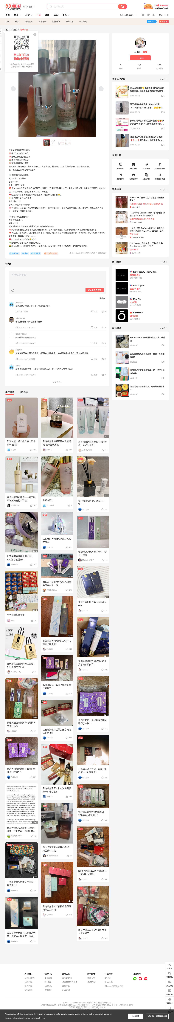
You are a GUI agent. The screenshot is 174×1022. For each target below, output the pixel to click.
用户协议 (28, 986)
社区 (7, 21)
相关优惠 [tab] (24, 392)
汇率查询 (146, 169)
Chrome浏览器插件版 (114, 986)
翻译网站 (120, 179)
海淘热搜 (91, 982)
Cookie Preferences (157, 1016)
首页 (7, 29)
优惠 (16, 15)
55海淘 (13, 7)
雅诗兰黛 (37, 253)
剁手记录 (42, 21)
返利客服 (48, 986)
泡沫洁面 (15, 253)
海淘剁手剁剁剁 (21, 334)
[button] (28, 6)
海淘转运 (69, 21)
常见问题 (48, 978)
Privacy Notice (38, 1018)
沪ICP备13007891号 (49, 1005)
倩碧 (77, 91)
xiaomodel (19, 303)
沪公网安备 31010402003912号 (87, 1009)
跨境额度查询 (160, 179)
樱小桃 (17, 366)
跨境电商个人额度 (69, 982)
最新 (17, 21)
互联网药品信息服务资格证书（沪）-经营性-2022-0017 (112, 1005)
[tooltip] (21, 51)
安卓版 (108, 978)
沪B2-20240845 (84, 1005)
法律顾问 (48, 990)
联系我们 (48, 982)
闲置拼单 (56, 21)
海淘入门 (91, 978)
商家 (27, 15)
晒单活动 (83, 21)
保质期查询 (133, 179)
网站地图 (28, 990)
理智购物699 (20, 318)
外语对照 (146, 179)
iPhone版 (109, 982)
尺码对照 (120, 169)
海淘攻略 (29, 21)
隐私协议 (28, 982)
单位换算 (133, 169)
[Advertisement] (140, 422)
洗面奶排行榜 (52, 253)
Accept (135, 1016)
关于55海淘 (29, 978)
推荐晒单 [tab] (9, 392)
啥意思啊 (18, 350)
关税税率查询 (160, 169)
